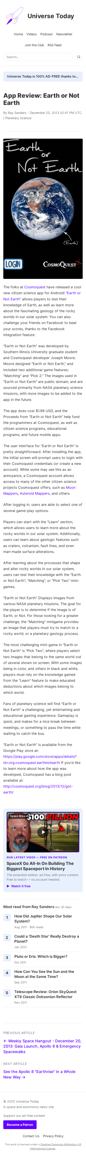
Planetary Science (18, 118)
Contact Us (31, 1136)
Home (18, 34)
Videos (31, 34)
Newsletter (64, 34)
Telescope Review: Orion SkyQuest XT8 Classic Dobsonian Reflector (45, 994)
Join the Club (34, 45)
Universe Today (51, 16)
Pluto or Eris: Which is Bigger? (40, 956)
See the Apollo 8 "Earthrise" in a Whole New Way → (39, 1074)
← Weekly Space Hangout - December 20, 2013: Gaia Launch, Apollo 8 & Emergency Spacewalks (42, 1046)
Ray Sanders (17, 113)
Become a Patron (20, 1124)
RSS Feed (55, 45)
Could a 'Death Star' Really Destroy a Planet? (46, 939)
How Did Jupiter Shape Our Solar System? (43, 918)
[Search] (79, 57)
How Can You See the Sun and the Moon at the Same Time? (44, 974)
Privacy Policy (53, 1136)
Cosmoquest (34, 287)
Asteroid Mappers (35, 493)
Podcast (46, 34)
